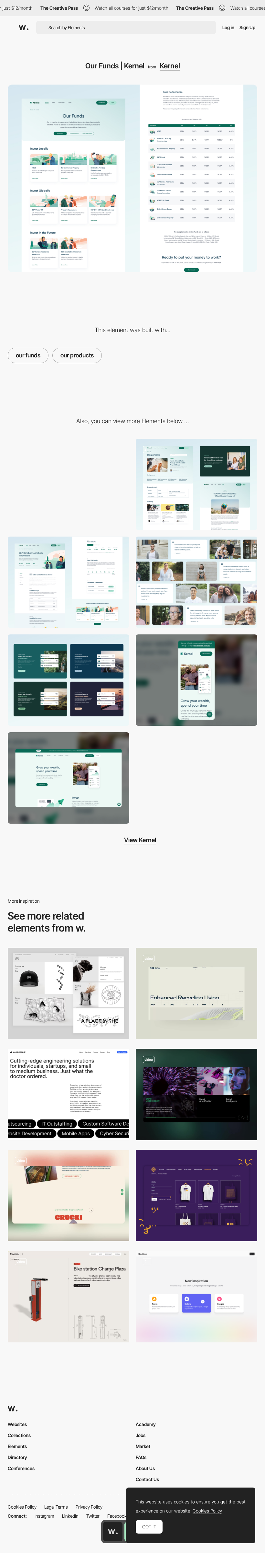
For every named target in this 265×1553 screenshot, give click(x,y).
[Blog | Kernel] (196, 484)
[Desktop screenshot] (68, 778)
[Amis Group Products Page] (68, 1094)
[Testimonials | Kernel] (196, 582)
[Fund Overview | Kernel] (68, 582)
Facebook (117, 1516)
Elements (17, 1446)
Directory (17, 1457)
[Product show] (68, 993)
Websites (17, 1424)
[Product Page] (68, 1296)
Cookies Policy (22, 1507)
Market (143, 1446)
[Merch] (196, 1195)
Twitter (93, 1516)
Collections (19, 1435)
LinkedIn (70, 1516)
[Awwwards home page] (112, 1531)
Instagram (44, 1516)
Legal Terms (56, 1507)
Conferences (21, 1468)
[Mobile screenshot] (196, 680)
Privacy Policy (89, 1507)
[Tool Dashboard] (196, 1296)
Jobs (140, 1435)
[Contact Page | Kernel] (68, 484)
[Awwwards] (23, 27)
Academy (146, 1424)
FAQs (141, 1457)
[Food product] (68, 1195)
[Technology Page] (196, 993)
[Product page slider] (196, 1094)
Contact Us (147, 1479)
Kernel (170, 65)
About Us (145, 1468)
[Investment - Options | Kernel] (68, 680)
